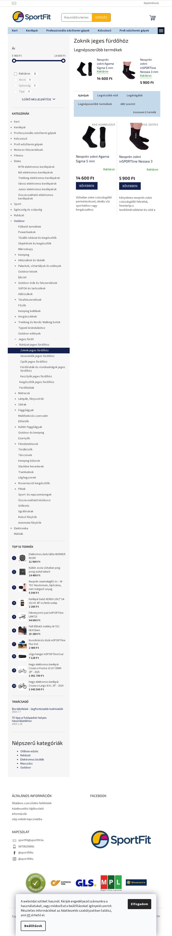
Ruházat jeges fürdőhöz (33, 345)
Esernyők (22, 438)
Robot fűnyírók (26, 517)
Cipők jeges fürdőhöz (32, 362)
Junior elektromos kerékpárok (36, 189)
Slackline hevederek (29, 466)
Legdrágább (133, 95)
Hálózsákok (24, 294)
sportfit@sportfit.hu (29, 840)
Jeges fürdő (24, 339)
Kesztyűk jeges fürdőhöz (34, 376)
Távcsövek (23, 455)
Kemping (22, 255)
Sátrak (21, 404)
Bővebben (85, 185)
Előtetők (22, 421)
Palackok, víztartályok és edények (38, 266)
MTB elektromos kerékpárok (35, 167)
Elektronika (19, 528)
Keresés (74, 17)
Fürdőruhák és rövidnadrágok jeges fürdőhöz (41, 369)
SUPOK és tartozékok (30, 288)
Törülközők (24, 449)
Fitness (17, 155)
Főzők (20, 305)
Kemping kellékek (28, 311)
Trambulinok (24, 472)
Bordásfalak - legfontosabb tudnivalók (35, 708)
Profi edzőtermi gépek (26, 144)
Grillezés (22, 506)
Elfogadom (138, 904)
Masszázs (25, 764)
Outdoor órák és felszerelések (36, 283)
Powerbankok (25, 232)
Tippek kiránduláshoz (30, 328)
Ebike (15, 161)
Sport (16, 204)
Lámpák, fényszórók (29, 399)
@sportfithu (24, 853)
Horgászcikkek (26, 317)
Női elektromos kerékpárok (34, 172)
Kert (15, 122)
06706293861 (25, 846)
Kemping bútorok (27, 461)
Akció (23, 80)
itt (27, 915)
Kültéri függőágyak (28, 427)
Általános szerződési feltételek (30, 803)
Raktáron (25, 74)
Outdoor (17, 221)
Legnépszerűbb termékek (93, 104)
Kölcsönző (19, 139)
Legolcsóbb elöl (106, 95)
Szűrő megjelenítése (35, 99)
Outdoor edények (28, 334)
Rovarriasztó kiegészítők (32, 483)
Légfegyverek (25, 478)
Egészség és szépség (26, 210)
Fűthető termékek (28, 227)
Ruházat (17, 215)
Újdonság (25, 86)
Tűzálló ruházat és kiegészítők (36, 238)
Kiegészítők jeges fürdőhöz (35, 382)
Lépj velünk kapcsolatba (25, 819)
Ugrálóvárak (24, 511)
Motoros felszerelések (26, 150)
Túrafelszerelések (28, 300)
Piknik (20, 489)
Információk (17, 814)
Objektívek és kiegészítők (33, 243)
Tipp (22, 91)
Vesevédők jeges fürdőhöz (36, 356)
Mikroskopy (24, 249)
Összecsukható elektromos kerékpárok (34, 197)
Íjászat (21, 277)
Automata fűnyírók (28, 523)
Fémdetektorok (26, 444)
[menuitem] (13, 30)
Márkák (16, 534)
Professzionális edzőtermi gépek (33, 133)
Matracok (22, 393)
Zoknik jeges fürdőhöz (33, 350)
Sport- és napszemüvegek (33, 495)
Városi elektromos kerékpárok (36, 184)
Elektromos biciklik (30, 760)
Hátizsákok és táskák (30, 260)
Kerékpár (18, 127)
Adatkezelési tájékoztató (26, 809)
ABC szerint (126, 104)
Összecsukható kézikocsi (33, 500)
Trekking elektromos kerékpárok (37, 178)
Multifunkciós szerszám (31, 416)
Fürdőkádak (25, 388)
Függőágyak (24, 410)
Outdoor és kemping (30, 433)
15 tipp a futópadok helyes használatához (27, 719)
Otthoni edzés (28, 752)
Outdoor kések (26, 272)
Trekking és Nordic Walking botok (38, 322)
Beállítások (32, 926)
